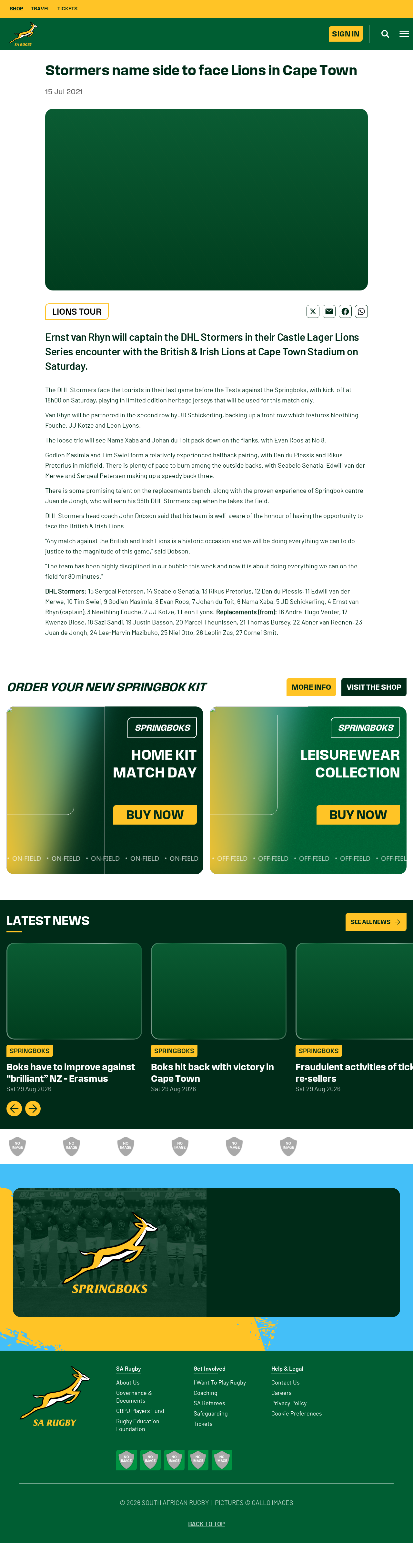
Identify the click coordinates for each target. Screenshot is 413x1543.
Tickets (67, 8)
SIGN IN (345, 34)
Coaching (205, 1393)
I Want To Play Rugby (220, 1383)
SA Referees (209, 1403)
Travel (40, 8)
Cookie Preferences (296, 1414)
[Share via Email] (329, 311)
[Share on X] (313, 311)
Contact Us (285, 1383)
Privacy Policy (289, 1403)
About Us (128, 1383)
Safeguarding (211, 1414)
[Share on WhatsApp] (361, 311)
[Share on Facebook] (345, 311)
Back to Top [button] (206, 1524)
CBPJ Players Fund (140, 1411)
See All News (370, 922)
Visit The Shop (374, 687)
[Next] (33, 1108)
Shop (16, 8)
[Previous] (14, 1108)
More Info (311, 687)
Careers (281, 1393)
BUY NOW (155, 815)
